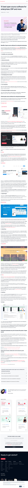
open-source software (15, 264)
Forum (9, 465)
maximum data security (8, 223)
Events (1, 466)
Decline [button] (23, 486)
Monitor (6, 466)
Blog (9, 466)
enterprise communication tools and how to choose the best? (12, 347)
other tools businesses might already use (10, 227)
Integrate (6, 470)
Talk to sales (4, 143)
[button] (26, 1)
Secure (6, 465)
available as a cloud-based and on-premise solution (14, 156)
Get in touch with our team (4, 364)
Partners (2, 465)
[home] (3, 1)
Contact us (2, 470)
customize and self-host (18, 289)
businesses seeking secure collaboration (16, 361)
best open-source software (10, 101)
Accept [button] (20, 486)
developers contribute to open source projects (11, 81)
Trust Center (6, 471)
